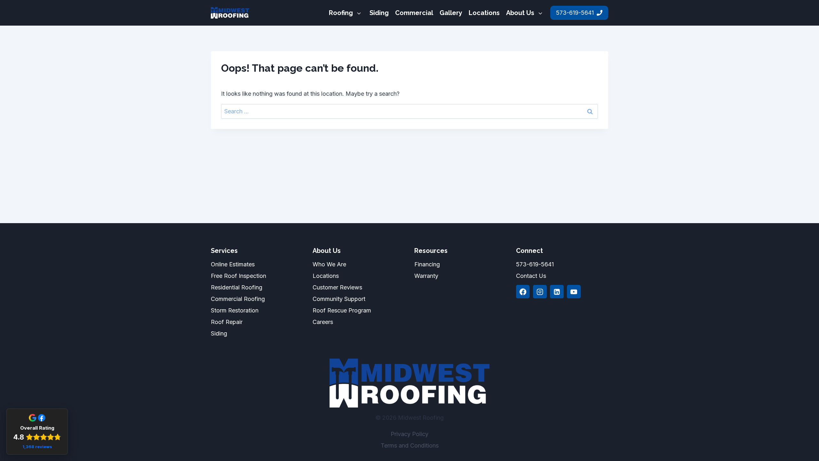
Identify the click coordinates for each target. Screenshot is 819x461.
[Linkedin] (556, 291)
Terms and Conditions (410, 445)
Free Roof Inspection (238, 275)
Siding (379, 13)
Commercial (414, 13)
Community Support (339, 298)
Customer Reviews (337, 287)
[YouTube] (573, 291)
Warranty (426, 275)
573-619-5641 (535, 264)
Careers (323, 322)
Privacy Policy (409, 434)
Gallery (451, 13)
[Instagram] (539, 291)
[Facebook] (522, 291)
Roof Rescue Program (342, 310)
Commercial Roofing (238, 298)
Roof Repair (227, 322)
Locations (484, 13)
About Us (520, 13)
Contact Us (531, 275)
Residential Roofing (236, 287)
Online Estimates (233, 264)
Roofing (341, 13)
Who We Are (329, 264)
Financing (427, 264)
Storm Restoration (234, 310)
